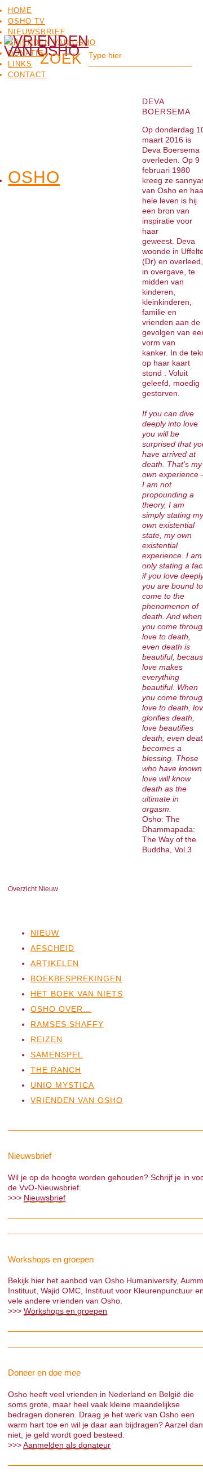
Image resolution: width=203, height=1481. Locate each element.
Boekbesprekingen (76, 978)
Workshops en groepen (65, 1310)
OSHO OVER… (60, 1008)
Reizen (46, 1039)
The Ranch (55, 1069)
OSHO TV (26, 21)
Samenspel (56, 1054)
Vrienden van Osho (76, 1100)
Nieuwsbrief (36, 32)
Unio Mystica (62, 1084)
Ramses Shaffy (67, 1024)
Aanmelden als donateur (67, 1444)
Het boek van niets (76, 993)
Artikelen (54, 963)
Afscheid (52, 948)
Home (20, 10)
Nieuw (44, 932)
